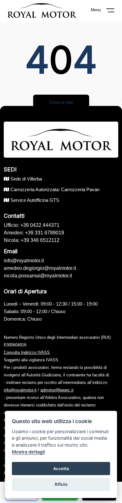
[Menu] (114, 11)
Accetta (61, 468)
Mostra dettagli (28, 451)
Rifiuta (61, 484)
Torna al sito (61, 102)
